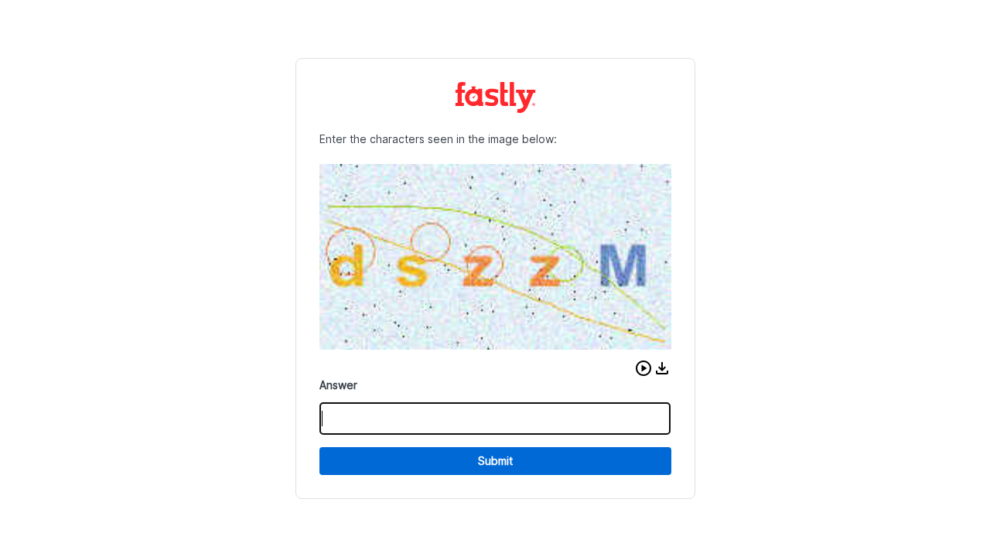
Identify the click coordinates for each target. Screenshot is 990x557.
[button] (643, 368)
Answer (338, 384)
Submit (495, 460)
